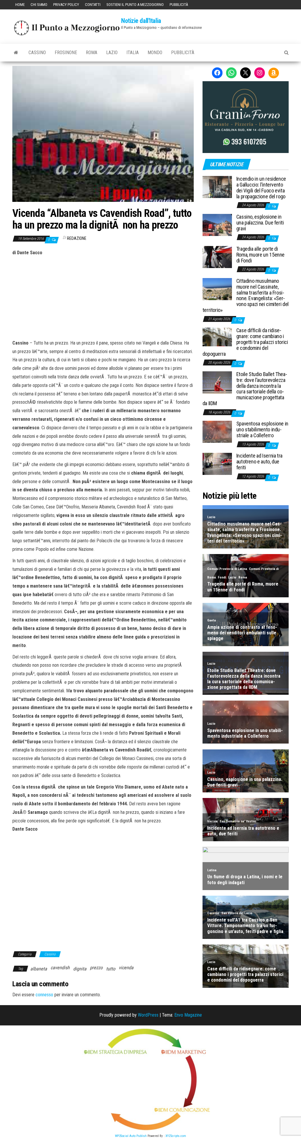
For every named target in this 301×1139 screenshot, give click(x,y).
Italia (132, 52)
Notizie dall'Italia (141, 20)
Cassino (37, 52)
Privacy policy (66, 4)
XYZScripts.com (175, 1136)
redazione (76, 238)
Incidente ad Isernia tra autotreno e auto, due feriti (259, 461)
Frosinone (66, 52)
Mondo (155, 52)
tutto (110, 969)
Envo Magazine (188, 1015)
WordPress (148, 1015)
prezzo (96, 967)
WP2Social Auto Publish (131, 1136)
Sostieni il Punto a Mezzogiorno (135, 4)
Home (20, 4)
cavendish (60, 967)
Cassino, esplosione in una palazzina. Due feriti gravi (260, 223)
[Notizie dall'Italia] (16, 52)
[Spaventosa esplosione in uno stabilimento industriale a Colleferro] (217, 431)
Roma (91, 52)
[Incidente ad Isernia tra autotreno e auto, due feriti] (217, 463)
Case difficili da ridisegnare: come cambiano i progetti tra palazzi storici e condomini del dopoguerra (245, 342)
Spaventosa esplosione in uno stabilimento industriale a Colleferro (262, 429)
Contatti (93, 4)
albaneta (38, 969)
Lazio (112, 52)
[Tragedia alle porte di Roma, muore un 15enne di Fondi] (217, 257)
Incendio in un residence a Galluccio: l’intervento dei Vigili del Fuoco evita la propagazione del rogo (261, 187)
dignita (79, 969)
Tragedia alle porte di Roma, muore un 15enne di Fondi (260, 255)
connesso (44, 994)
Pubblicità (179, 4)
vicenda (126, 967)
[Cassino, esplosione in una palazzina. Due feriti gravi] (217, 224)
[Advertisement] (103, 297)
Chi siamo (39, 4)
